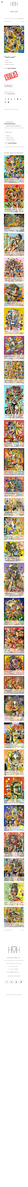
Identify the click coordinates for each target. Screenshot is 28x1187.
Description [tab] (9, 122)
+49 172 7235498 (14, 969)
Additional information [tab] (13, 125)
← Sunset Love (7, 21)
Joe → (22, 21)
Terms (12, 975)
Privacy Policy (17, 975)
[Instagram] (21, 982)
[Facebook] (7, 982)
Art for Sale (7, 18)
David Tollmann (14, 18)
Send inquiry (8, 85)
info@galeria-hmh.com (14, 972)
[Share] (5, 99)
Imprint (9, 975)
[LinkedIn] (11, 982)
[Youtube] (16, 982)
